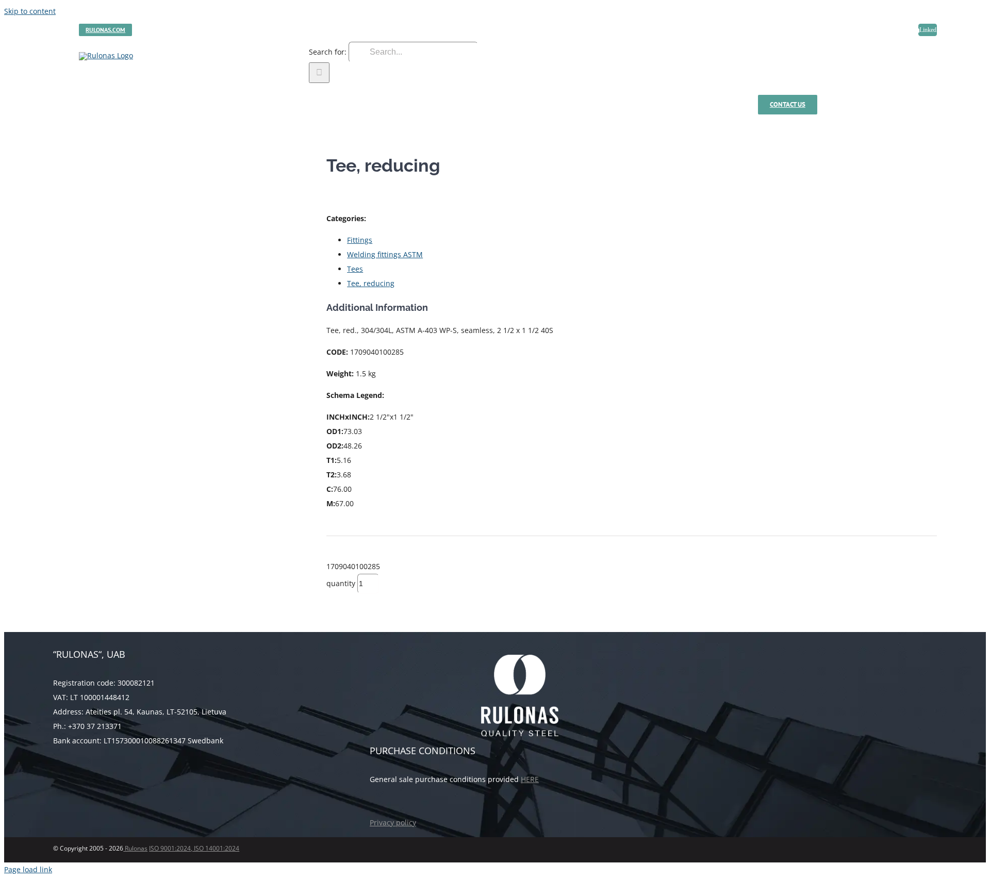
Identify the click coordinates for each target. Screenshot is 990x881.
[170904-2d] (182, 156)
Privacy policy (393, 822)
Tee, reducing (370, 283)
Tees (355, 269)
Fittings (359, 240)
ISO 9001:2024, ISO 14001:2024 (194, 848)
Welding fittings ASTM (385, 254)
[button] (916, 104)
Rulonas (135, 848)
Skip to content (30, 11)
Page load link (28, 869)
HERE (530, 779)
